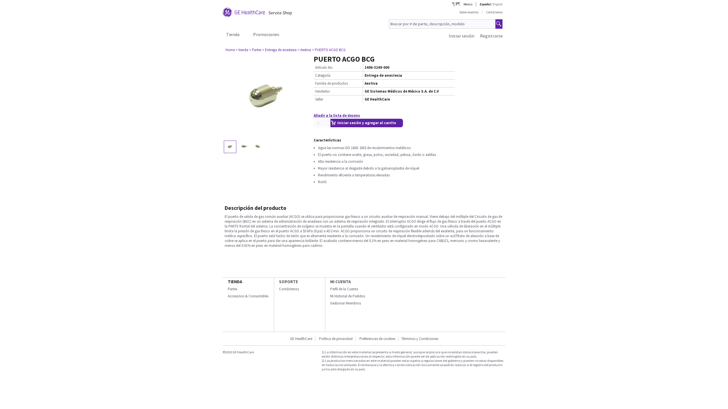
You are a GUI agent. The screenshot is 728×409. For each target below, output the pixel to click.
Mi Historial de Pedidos (347, 296)
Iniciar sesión (461, 36)
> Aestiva (304, 49)
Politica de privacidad (336, 338)
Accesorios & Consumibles (248, 296)
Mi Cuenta (340, 281)
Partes (232, 289)
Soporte (288, 281)
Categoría (322, 75)
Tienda (232, 34)
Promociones (266, 34)
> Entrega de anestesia (279, 49)
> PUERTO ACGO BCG (329, 49)
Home (230, 49)
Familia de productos (331, 83)
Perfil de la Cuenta (344, 289)
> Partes (255, 49)
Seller (319, 99)
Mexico (468, 4)
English (497, 4)
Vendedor (322, 91)
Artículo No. (324, 67)
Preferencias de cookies (377, 338)
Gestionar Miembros (345, 303)
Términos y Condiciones (419, 338)
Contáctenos (494, 12)
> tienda (242, 49)
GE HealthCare (301, 338)
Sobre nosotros (468, 12)
